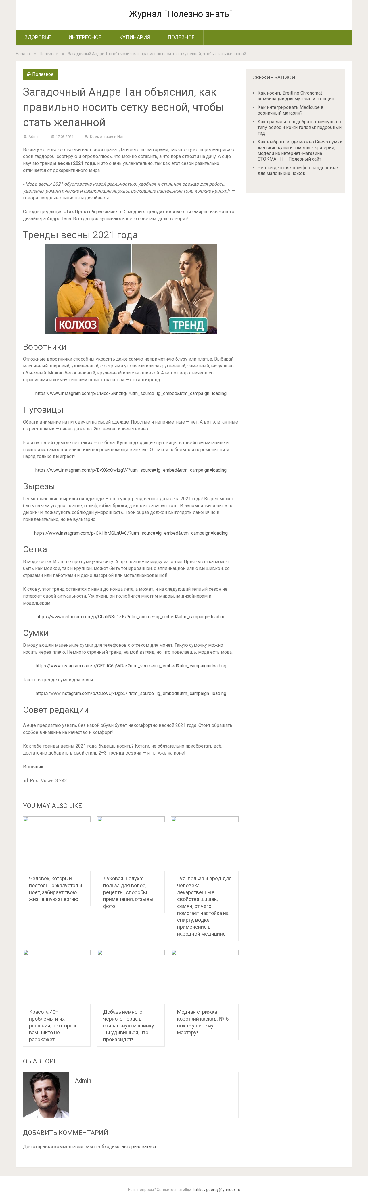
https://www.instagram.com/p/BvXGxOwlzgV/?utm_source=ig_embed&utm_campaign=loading (131, 470)
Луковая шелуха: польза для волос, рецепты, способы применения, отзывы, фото (128, 892)
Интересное (84, 37)
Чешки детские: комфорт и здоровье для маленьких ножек (298, 170)
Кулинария (134, 37)
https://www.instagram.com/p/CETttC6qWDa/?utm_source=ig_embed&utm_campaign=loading (131, 666)
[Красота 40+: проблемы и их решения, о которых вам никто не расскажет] (57, 977)
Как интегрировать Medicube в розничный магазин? (291, 110)
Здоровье (37, 37)
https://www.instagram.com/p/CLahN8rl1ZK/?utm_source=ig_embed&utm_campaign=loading (131, 616)
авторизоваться (139, 1146)
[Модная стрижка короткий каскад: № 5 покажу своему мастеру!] (205, 977)
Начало (23, 53)
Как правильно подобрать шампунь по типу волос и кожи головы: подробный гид (300, 127)
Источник (33, 766)
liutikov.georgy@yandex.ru (216, 1189)
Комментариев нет (107, 136)
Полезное (181, 37)
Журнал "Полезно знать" (180, 13)
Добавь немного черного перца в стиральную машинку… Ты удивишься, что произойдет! (130, 1025)
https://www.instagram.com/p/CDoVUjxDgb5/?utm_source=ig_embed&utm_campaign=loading (131, 693)
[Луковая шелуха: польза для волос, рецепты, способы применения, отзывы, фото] (131, 843)
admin (33, 136)
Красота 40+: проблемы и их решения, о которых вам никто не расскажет (52, 1025)
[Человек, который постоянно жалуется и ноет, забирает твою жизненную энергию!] (57, 843)
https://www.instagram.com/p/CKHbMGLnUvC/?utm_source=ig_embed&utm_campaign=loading (131, 533)
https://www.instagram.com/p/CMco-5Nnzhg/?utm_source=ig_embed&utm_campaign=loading (131, 393)
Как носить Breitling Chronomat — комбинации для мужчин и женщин (296, 95)
